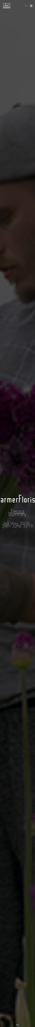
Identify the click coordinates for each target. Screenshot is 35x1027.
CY (26, 6)
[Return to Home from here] (7, 6)
